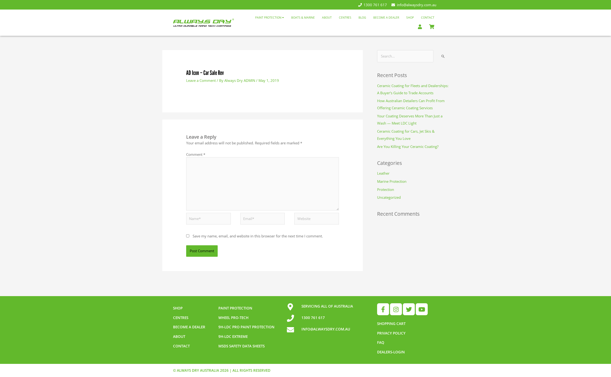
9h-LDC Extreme (233, 336)
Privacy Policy (391, 333)
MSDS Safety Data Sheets (241, 346)
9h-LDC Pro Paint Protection (246, 327)
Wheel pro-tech (233, 317)
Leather (383, 173)
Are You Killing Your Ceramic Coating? (407, 146)
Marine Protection (391, 181)
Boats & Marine (303, 18)
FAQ (380, 342)
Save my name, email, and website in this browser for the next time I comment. (258, 236)
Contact (427, 18)
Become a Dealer (386, 18)
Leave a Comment (201, 80)
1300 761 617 (375, 4)
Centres (345, 18)
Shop (410, 18)
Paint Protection (268, 18)
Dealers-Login (391, 352)
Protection (385, 189)
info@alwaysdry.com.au (416, 4)
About (327, 18)
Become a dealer (189, 327)
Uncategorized (389, 197)
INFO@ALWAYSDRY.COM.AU (325, 329)
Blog (362, 18)
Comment (195, 154)
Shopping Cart (391, 323)
